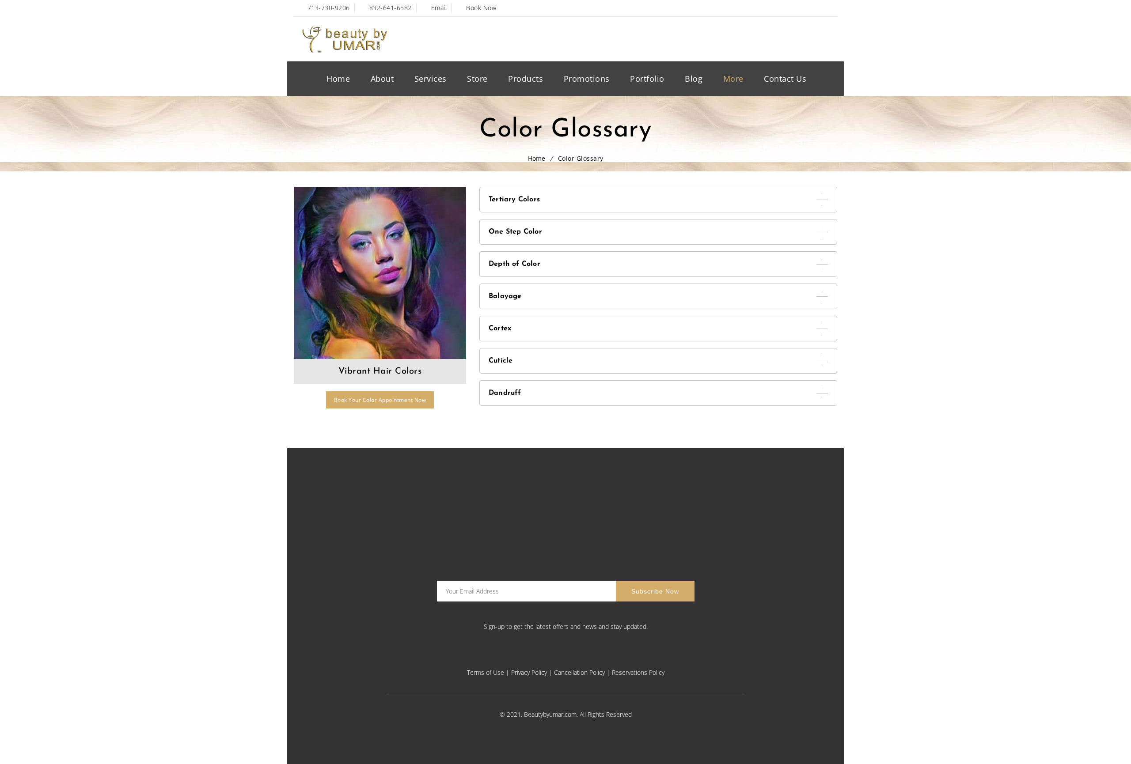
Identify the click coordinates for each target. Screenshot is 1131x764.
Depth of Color (514, 264)
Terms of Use (485, 672)
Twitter (792, 8)
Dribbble (830, 8)
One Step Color (515, 231)
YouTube (811, 8)
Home (536, 158)
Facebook (773, 8)
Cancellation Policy (579, 672)
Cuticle (500, 360)
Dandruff (505, 393)
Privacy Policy (529, 672)
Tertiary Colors (514, 199)
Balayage (505, 296)
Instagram (598, 657)
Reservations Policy (638, 672)
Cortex (500, 328)
